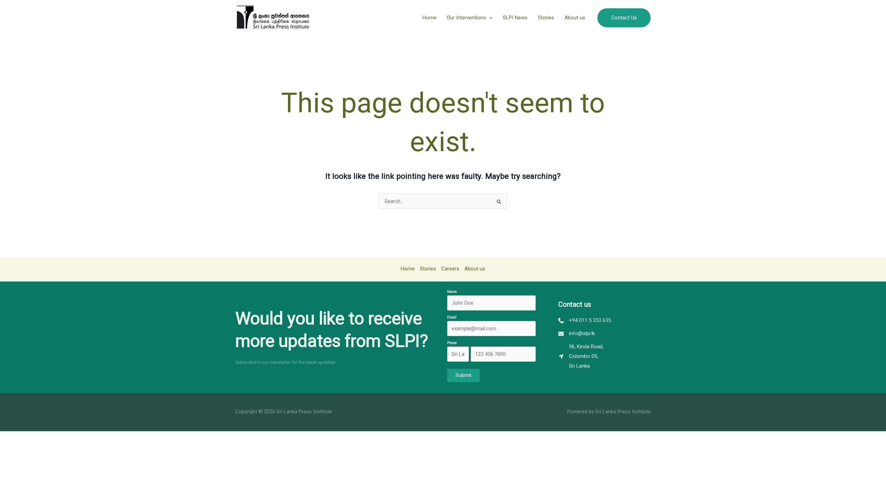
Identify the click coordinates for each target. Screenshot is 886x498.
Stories (546, 18)
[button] (489, 18)
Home (429, 18)
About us (574, 18)
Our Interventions (466, 18)
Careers (450, 269)
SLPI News (515, 18)
